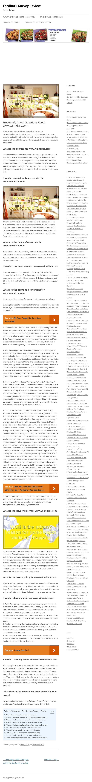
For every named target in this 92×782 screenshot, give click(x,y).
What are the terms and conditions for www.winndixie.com (27, 725)
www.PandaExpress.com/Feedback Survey (19, 17)
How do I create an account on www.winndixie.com (24, 722)
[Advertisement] (46, 63)
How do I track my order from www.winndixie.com (24, 735)
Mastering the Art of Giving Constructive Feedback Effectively (76, 229)
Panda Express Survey (11, 22)
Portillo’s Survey (51, 760)
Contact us (70, 641)
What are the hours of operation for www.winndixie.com (26, 720)
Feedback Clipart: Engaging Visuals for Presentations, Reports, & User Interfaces (76, 512)
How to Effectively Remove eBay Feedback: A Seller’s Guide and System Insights (78, 521)
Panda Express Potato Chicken (77, 123)
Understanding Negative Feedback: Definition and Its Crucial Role (77, 586)
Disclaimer (70, 644)
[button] (51, 712)
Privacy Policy (71, 647)
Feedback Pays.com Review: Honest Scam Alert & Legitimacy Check (76, 415)
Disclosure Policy (73, 649)
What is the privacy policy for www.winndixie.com (23, 727)
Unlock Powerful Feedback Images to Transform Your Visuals (76, 489)
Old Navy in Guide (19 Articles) (77, 97)
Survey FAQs (24, 745)
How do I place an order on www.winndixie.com (23, 733)
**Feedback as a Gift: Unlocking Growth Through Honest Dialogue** (78, 481)
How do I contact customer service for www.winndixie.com (26, 717)
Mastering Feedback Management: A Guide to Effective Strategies (75, 466)
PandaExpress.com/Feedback (51, 17)
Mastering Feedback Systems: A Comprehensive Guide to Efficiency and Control (78, 314)
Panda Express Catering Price (77, 163)
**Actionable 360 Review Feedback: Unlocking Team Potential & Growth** (76, 621)
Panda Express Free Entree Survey (38, 22)
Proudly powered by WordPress (13, 778)
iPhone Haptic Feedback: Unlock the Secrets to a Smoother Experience (75, 220)
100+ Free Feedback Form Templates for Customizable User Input (77, 498)
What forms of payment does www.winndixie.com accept (27, 738)
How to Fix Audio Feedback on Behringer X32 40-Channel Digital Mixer (77, 612)
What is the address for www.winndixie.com (21, 715)
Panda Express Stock (74, 160)
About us (70, 638)
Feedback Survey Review (22, 6)
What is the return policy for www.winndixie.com (23, 730)
